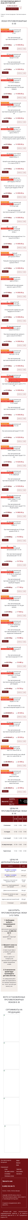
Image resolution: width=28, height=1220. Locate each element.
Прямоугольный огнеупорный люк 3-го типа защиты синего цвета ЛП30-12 (14, 138)
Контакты (19, 1173)
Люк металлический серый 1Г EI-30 (12, 431)
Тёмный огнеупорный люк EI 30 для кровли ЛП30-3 (14, 261)
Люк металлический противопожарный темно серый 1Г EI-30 (14, 455)
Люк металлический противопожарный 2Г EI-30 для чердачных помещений (14, 631)
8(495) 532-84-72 (12, 801)
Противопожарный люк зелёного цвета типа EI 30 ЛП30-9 (14, 335)
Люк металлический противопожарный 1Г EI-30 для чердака (14, 87)
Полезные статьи (9, 1176)
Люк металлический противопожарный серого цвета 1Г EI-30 (14, 383)
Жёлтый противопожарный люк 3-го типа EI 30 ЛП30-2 (14, 237)
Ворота (18, 1162)
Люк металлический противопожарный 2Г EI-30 (14, 656)
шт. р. (20, 7)
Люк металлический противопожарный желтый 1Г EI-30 (14, 359)
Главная (3, 14)
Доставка (7, 869)
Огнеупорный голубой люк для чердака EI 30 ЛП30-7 (14, 310)
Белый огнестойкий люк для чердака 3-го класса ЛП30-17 (14, 162)
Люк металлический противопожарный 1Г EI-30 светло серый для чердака (14, 581)
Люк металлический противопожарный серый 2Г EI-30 (14, 706)
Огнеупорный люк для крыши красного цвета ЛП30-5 (14, 286)
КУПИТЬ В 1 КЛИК (22, 48)
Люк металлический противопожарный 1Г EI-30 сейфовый (14, 480)
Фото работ (19, 1171)
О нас (6, 1169)
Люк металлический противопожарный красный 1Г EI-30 (14, 731)
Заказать (5, 48)
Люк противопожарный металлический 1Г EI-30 (14, 555)
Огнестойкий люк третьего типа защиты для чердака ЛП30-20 (14, 186)
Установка (7, 1173)
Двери (17, 1160)
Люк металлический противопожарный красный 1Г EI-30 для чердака (14, 682)
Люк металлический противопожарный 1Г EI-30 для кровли (14, 605)
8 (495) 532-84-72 (12, 6)
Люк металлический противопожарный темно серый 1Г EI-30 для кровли (14, 506)
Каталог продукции (10, 14)
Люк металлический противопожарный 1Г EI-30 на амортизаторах (14, 781)
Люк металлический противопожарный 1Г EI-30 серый (14, 408)
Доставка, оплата (9, 1171)
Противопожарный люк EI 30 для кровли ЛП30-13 (14, 530)
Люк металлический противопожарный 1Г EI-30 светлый (14, 211)
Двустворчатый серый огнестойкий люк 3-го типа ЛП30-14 (14, 755)
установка (13, 869)
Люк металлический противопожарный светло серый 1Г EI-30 (14, 111)
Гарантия (18, 1169)
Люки (17, 1165)
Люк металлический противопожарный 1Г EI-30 (14, 38)
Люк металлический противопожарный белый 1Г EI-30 (14, 63)
